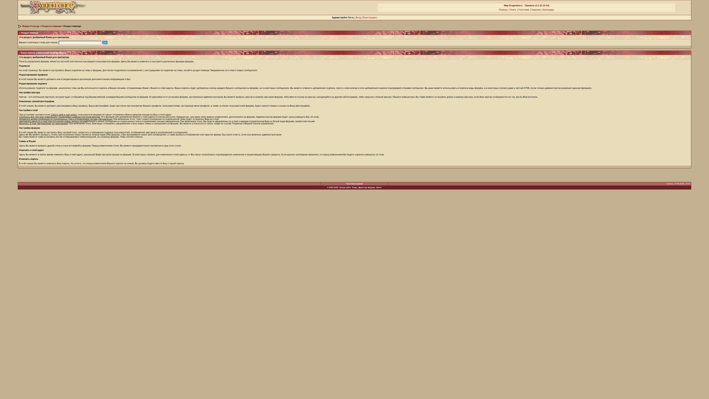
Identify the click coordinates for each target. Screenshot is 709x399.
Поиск (513, 9)
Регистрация (369, 17)
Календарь (548, 9)
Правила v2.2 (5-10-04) (537, 5)
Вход (358, 17)
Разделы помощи (51, 26)
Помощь (503, 9)
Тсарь (354, 187)
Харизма (536, 9)
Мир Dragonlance (513, 5)
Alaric (378, 187)
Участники (523, 9)
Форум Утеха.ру (31, 26)
